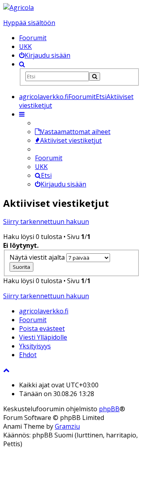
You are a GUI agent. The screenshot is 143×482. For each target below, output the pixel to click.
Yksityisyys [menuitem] (35, 346)
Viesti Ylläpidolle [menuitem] (43, 337)
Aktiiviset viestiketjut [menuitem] (71, 140)
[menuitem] (44, 55)
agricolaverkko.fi (43, 311)
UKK (25, 46)
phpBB (109, 408)
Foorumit (32, 37)
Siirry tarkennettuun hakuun (46, 221)
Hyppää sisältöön (29, 22)
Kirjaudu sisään (63, 184)
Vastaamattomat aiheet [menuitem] (75, 131)
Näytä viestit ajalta (38, 257)
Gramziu (67, 426)
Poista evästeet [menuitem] (42, 328)
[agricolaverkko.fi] (18, 7)
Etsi (46, 175)
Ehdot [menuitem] (28, 354)
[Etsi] (94, 76)
